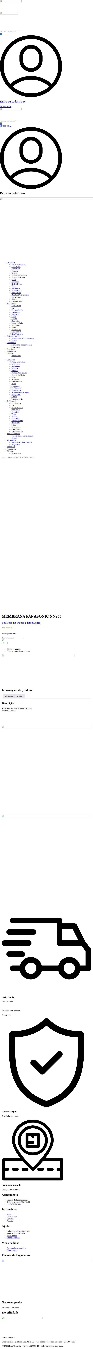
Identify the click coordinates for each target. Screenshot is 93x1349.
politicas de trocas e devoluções (21, 622)
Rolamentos (16, 356)
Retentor (15, 273)
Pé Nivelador (17, 290)
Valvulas (15, 271)
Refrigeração (11, 304)
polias (14, 280)
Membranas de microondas (22, 345)
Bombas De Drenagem (20, 295)
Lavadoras (11, 262)
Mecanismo (16, 288)
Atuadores (15, 282)
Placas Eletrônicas (18, 264)
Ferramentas (11, 351)
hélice (14, 327)
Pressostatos (16, 293)
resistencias (16, 312)
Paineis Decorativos (19, 275)
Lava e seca (16, 267)
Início (4, 457)
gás (13, 308)
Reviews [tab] (20, 696)
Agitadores (16, 269)
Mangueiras (16, 297)
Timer (14, 317)
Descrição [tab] (9, 696)
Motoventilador (17, 323)
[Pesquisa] (1, 34)
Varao (14, 286)
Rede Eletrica (17, 284)
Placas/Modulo (17, 310)
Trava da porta (17, 301)
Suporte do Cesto (18, 277)
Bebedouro (11, 349)
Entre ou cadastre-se (13, 101)
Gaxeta (14, 299)
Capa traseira (16, 332)
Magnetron (16, 347)
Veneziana (15, 314)
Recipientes (16, 325)
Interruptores (16, 330)
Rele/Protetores (17, 334)
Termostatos (16, 306)
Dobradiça (15, 321)
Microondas (11, 343)
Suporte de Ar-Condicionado (23, 338)
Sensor (14, 319)
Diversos (10, 353)
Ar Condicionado (13, 336)
